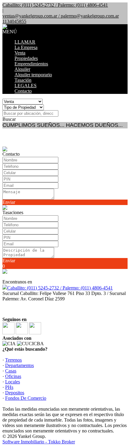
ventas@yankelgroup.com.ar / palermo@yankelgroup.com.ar (60, 15)
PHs (9, 387)
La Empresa (26, 47)
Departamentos (19, 365)
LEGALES (26, 85)
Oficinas (13, 376)
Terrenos (13, 360)
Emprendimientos (31, 63)
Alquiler (22, 69)
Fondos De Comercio (25, 398)
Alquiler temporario (33, 74)
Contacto (23, 91)
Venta (20, 52)
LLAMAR (25, 42)
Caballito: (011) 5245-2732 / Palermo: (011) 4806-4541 (60, 287)
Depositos (14, 392)
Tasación (23, 80)
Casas (10, 370)
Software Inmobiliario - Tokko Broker (38, 441)
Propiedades (26, 58)
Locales (12, 381)
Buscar (9, 119)
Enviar (8, 202)
